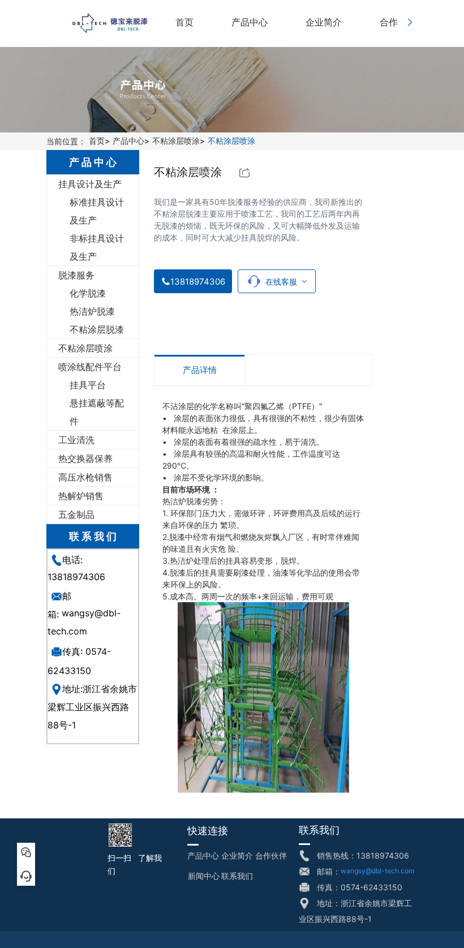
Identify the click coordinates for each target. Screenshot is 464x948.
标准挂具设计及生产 (97, 211)
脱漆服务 (76, 275)
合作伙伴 (271, 855)
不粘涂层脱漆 (97, 329)
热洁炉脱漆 (92, 311)
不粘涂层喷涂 (176, 141)
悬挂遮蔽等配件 (97, 412)
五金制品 (76, 514)
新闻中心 (204, 876)
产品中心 (128, 141)
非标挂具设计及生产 (97, 247)
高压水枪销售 (85, 477)
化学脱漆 (88, 293)
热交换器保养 (85, 458)
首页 (97, 141)
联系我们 (237, 876)
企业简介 (237, 855)
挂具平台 (88, 385)
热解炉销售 (81, 495)
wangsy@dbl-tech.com (377, 871)
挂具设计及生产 (90, 184)
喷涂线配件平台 (90, 366)
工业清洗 (76, 439)
